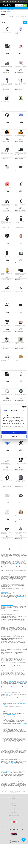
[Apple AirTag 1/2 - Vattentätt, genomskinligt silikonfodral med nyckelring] (20, 376)
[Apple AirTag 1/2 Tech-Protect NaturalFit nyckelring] (20, 203)
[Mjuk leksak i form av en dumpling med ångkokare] (7, 186)
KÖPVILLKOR (14, 817)
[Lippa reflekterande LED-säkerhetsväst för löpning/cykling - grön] (20, 99)
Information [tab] (14, 410)
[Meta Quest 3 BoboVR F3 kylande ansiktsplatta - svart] (7, 531)
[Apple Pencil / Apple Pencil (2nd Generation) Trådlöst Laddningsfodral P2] (7, 462)
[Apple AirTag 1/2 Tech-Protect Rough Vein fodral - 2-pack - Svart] (20, 497)
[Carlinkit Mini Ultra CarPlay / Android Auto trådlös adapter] (20, 168)
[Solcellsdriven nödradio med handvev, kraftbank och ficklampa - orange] (20, 134)
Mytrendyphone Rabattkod (14, 815)
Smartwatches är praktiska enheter (7, 605)
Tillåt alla (14, 432)
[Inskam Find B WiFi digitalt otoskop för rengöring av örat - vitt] (20, 82)
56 (16, 549)
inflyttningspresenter (4, 592)
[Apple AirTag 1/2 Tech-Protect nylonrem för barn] (20, 238)
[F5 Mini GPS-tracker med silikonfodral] (7, 514)
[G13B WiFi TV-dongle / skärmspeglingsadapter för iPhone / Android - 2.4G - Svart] (7, 220)
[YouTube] (18, 829)
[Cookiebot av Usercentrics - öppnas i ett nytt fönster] (21, 407)
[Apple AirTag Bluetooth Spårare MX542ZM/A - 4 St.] (7, 358)
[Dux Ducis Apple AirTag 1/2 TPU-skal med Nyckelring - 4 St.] (20, 255)
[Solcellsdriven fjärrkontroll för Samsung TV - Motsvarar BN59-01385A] (7, 255)
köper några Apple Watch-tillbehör (18, 635)
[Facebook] (5, 829)
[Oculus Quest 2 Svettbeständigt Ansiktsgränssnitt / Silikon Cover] (7, 324)
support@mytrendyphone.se (14, 792)
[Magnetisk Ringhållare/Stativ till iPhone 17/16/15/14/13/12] (7, 393)
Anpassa (13, 436)
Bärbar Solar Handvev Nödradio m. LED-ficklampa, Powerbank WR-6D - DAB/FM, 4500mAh (7, 67)
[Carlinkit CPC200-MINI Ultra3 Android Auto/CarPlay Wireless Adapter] (7, 203)
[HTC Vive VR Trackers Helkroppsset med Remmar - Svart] (20, 462)
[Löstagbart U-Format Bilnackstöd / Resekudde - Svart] (7, 117)
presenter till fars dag (9, 694)
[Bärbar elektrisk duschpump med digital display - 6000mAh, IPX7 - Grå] (7, 48)
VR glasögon (10, 681)
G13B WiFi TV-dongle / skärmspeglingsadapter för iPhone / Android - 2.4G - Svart (6, 222)
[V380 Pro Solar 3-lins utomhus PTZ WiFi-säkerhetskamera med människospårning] (7, 151)
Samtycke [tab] (5, 410)
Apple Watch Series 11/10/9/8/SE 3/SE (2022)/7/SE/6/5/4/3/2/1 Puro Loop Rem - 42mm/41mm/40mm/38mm (20, 395)
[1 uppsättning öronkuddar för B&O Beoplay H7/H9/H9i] (20, 358)
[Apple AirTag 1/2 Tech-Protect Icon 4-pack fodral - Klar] (7, 497)
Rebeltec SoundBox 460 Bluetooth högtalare (13, 714)
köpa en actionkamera (12, 762)
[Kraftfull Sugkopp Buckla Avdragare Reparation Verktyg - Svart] (7, 99)
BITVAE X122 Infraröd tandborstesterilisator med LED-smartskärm (19, 32)
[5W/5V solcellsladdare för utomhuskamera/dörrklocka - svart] (7, 30)
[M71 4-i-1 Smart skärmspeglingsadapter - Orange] (7, 134)
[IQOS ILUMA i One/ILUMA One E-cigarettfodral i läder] (20, 514)
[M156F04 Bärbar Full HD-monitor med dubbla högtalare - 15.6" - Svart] (20, 117)
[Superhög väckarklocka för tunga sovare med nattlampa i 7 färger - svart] (20, 272)
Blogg (14, 810)
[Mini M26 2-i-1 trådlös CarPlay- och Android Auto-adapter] (20, 445)
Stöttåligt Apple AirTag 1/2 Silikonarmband (7, 480)
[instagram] (22, 829)
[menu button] (17, 5)
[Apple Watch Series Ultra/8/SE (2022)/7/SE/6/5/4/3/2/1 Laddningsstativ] (7, 376)
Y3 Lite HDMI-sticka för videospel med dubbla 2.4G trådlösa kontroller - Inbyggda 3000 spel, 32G (20, 153)
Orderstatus (14, 803)
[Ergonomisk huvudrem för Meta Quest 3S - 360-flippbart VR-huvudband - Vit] (7, 307)
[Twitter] (10, 829)
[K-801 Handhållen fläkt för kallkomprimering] (20, 186)
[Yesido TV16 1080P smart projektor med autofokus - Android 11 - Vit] (7, 168)
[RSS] (14, 829)
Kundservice (14, 798)
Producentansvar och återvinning (14, 819)
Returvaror (14, 801)
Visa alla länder (14, 824)
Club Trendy (14, 805)
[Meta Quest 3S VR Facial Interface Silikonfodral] (7, 445)
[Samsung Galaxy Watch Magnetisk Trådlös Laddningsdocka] (20, 324)
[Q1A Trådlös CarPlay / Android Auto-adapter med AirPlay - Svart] (7, 238)
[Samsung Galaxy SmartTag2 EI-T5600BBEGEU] (20, 220)
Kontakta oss (14, 812)
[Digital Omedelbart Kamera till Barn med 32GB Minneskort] (20, 65)
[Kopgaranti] (14, 835)
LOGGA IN (14, 800)
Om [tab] (23, 410)
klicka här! (22, 1)
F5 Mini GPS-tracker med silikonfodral (6, 515)
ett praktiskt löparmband (19, 659)
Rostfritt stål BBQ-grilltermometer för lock (7, 342)
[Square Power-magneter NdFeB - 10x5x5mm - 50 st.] (20, 341)
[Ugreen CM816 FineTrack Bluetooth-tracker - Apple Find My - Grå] (20, 479)
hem (14, 796)
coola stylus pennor (19, 596)
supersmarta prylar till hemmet (6, 771)
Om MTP (14, 808)
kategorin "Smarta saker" (21, 682)
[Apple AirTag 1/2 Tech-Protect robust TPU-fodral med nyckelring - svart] (20, 289)
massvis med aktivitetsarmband (8, 663)
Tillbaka (2, 11)
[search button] (21, 5)
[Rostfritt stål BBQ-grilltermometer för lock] (7, 341)
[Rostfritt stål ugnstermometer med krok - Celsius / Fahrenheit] (20, 531)
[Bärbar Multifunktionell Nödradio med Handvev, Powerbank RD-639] (20, 48)
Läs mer (16, 17)
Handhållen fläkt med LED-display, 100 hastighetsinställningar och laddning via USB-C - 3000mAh (6, 84)
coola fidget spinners (18, 563)
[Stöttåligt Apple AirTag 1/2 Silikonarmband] (7, 479)
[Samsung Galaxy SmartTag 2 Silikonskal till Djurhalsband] (20, 307)
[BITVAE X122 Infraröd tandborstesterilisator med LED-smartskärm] (20, 30)
